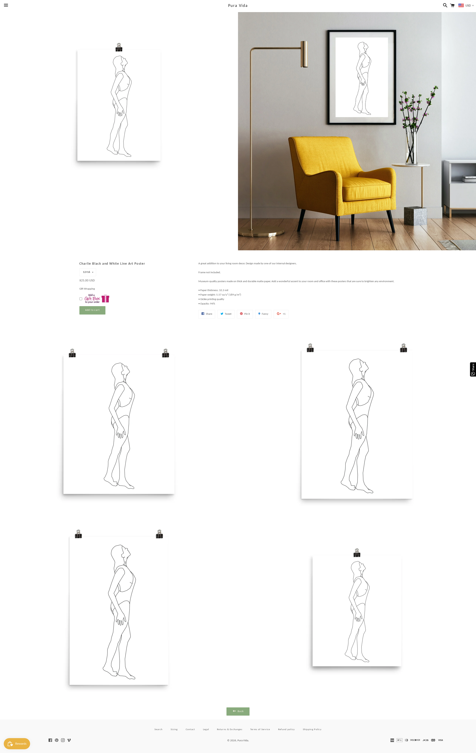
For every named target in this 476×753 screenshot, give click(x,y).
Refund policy (286, 729)
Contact (190, 729)
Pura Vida (238, 6)
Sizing (174, 729)
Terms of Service (260, 729)
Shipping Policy (312, 729)
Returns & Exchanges (229, 729)
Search (159, 729)
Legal (206, 729)
